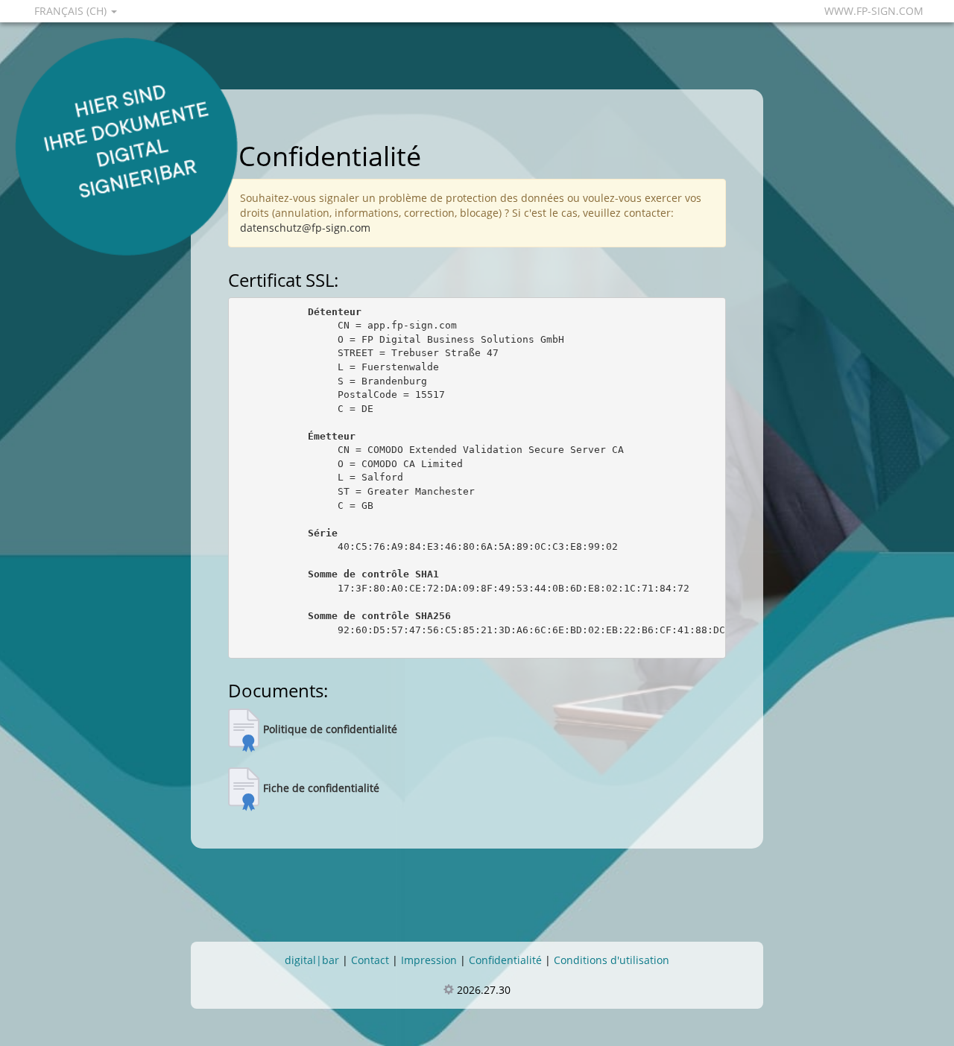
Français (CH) (72, 11)
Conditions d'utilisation (611, 960)
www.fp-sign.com (873, 11)
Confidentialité (505, 960)
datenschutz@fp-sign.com (305, 228)
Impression (429, 960)
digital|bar (312, 960)
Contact (370, 960)
